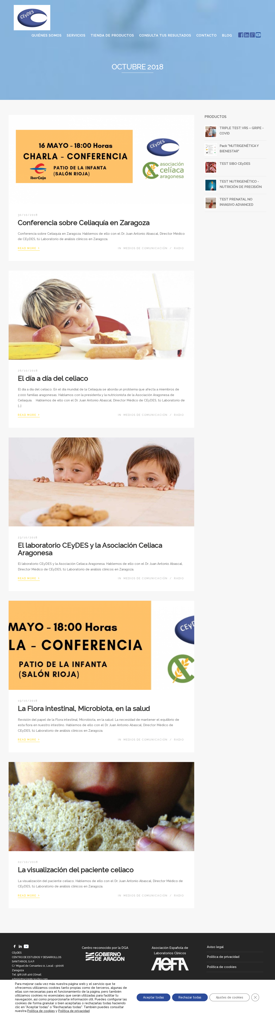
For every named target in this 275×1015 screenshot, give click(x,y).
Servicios (76, 35)
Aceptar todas (153, 997)
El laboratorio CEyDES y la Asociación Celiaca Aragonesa (90, 549)
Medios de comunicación (146, 248)
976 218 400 (24, 974)
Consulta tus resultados (165, 35)
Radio (179, 248)
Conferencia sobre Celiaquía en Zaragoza (84, 223)
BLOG (227, 35)
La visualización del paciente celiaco (76, 870)
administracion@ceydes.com (30, 979)
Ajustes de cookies (229, 997)
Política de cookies (222, 967)
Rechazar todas (190, 997)
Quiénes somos (47, 35)
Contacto (206, 35)
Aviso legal (215, 947)
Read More (29, 248)
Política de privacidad (223, 957)
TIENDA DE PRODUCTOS (112, 35)
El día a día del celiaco (53, 378)
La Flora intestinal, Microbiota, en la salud (84, 708)
